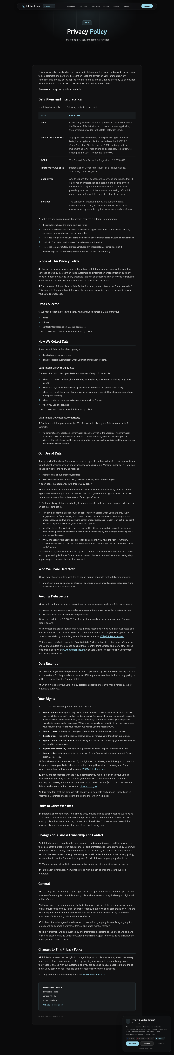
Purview (106, 6)
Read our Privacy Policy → (147, 1048)
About (126, 6)
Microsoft (96, 6)
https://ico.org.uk (88, 786)
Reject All (161, 1043)
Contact (147, 6)
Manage (147, 1043)
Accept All (132, 1043)
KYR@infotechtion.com (112, 636)
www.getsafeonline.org (73, 650)
